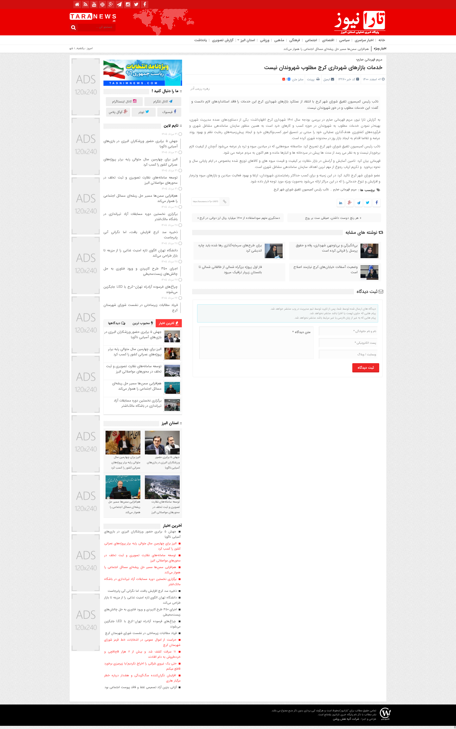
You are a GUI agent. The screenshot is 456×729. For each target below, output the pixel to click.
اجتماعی (311, 40)
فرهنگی (294, 40)
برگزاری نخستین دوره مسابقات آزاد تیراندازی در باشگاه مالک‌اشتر (138, 403)
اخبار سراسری (364, 40)
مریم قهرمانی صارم (345, 189)
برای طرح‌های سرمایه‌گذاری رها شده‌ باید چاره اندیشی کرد (230, 248)
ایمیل (326, 79)
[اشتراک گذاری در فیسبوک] (376, 203)
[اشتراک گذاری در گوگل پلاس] (350, 203)
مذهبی (279, 40)
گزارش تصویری (223, 40)
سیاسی (344, 40)
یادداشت (200, 40)
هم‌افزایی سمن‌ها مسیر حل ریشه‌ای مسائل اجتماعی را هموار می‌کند (326, 48)
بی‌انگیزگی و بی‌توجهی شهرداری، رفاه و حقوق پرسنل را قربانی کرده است (327, 248)
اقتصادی (328, 40)
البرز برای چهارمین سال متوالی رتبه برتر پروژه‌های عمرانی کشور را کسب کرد (135, 351)
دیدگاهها (114, 323)
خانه (381, 40)
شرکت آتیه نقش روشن (346, 719)
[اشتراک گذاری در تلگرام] (358, 203)
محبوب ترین (141, 323)
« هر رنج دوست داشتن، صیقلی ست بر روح (333, 217)
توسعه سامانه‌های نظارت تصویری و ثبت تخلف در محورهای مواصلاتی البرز (134, 368)
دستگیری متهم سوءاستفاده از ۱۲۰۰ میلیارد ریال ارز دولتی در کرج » (238, 217)
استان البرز (248, 40)
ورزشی (264, 40)
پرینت (311, 79)
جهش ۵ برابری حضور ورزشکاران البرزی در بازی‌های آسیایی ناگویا (133, 334)
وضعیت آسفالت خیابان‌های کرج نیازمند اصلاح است (325, 269)
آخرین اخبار (167, 323)
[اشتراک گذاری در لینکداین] (340, 203)
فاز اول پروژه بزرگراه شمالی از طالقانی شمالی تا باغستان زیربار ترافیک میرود (230, 269)
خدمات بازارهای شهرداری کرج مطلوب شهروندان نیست (323, 67)
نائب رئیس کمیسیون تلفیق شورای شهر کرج (301, 189)
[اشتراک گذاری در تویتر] (367, 203)
